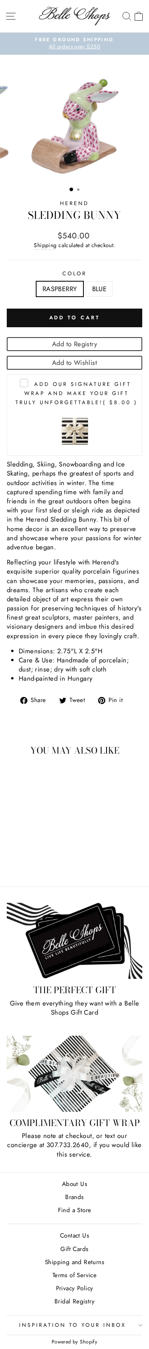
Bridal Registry (74, 1301)
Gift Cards (74, 1249)
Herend (74, 203)
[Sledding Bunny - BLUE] (37, 859)
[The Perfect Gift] (74, 941)
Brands (74, 1197)
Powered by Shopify (74, 1341)
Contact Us (74, 1235)
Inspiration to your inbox (72, 1325)
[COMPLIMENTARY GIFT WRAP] (74, 1074)
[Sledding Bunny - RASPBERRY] (28, 859)
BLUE (99, 289)
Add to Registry (74, 344)
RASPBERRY (60, 289)
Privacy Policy (74, 1288)
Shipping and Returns (74, 1262)
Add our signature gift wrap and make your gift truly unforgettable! (76, 393)
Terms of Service (74, 1275)
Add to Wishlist (74, 362)
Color (74, 273)
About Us (74, 1184)
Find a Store (74, 1210)
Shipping (45, 245)
